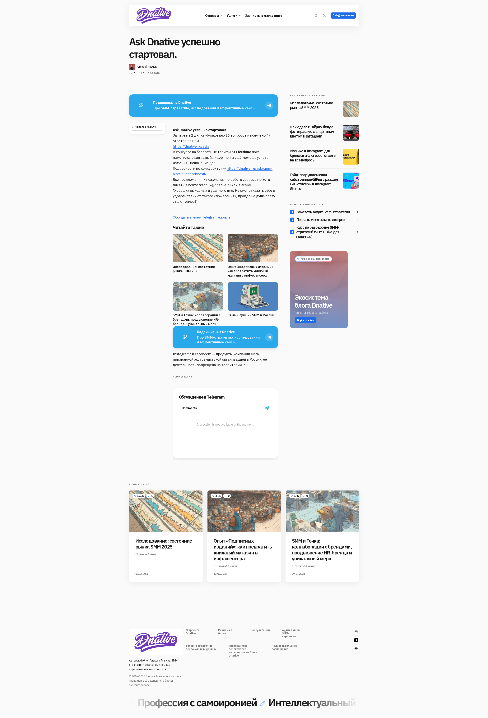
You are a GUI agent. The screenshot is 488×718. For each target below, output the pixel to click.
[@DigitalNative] (356, 648)
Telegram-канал (343, 15)
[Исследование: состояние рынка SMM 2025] (351, 109)
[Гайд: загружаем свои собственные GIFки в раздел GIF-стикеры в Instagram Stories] (351, 181)
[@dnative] (356, 640)
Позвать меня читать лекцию (320, 219)
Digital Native (305, 320)
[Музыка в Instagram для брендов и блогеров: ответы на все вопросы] (351, 157)
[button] (316, 15)
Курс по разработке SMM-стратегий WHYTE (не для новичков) (317, 232)
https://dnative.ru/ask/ (191, 146)
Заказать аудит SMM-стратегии (323, 212)
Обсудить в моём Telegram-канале (201, 217)
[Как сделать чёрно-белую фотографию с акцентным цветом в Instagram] (351, 133)
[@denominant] (356, 632)
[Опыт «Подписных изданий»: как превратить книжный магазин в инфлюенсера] (244, 511)
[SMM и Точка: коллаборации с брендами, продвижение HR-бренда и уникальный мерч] (322, 511)
